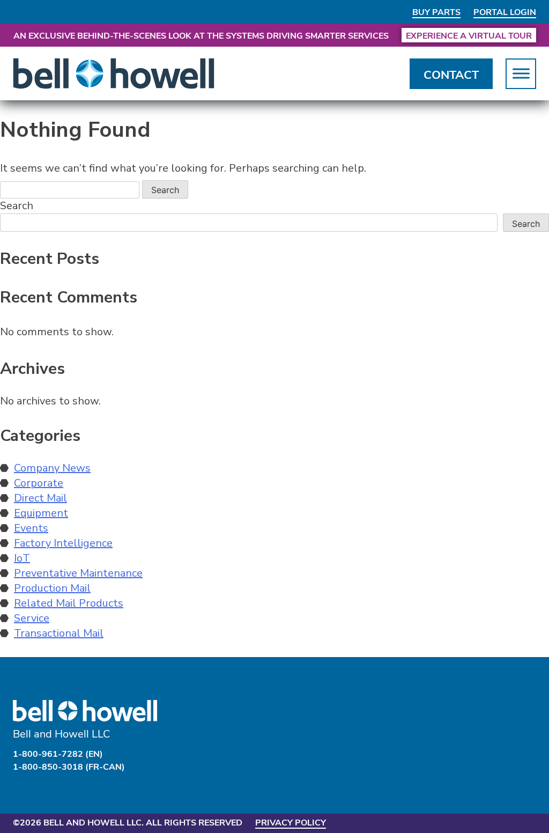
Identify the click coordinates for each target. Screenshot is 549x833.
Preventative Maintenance (78, 573)
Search (16, 205)
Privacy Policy (290, 822)
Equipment (41, 513)
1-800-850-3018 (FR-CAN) (69, 766)
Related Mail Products (68, 603)
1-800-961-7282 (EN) (58, 753)
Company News (52, 468)
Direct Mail (40, 498)
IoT (22, 558)
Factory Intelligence (63, 543)
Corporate (38, 483)
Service (31, 618)
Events (31, 528)
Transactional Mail (58, 633)
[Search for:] (71, 189)
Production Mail (52, 588)
